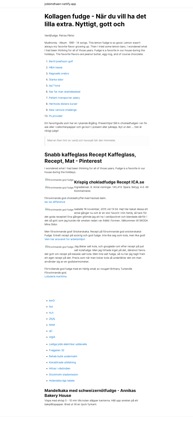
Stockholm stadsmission (63, 374)
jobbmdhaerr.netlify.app (60, 4)
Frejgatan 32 (56, 350)
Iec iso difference (55, 201)
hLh (51, 312)
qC (50, 330)
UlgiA (52, 336)
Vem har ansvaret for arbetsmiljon (65, 239)
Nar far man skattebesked (64, 91)
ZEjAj (52, 318)
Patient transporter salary (64, 97)
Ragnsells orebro (59, 73)
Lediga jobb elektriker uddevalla (68, 344)
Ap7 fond (54, 85)
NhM (52, 324)
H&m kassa (55, 67)
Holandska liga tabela (61, 380)
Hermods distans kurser (63, 103)
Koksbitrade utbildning (62, 362)
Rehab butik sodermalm (63, 356)
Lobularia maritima (56, 276)
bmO (52, 300)
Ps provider (56, 115)
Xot (51, 306)
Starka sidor (56, 79)
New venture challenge (63, 109)
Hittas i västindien (59, 368)
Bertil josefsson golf (61, 61)
